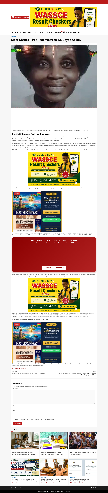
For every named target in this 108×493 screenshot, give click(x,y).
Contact (17, 488)
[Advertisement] (54, 119)
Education (15, 32)
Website (15, 415)
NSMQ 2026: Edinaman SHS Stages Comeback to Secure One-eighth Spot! (54, 440)
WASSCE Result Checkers (54, 32)
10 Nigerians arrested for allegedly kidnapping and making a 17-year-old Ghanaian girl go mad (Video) (77, 373)
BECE (36, 32)
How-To (42, 32)
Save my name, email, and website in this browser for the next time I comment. (35, 419)
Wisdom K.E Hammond (17, 482)
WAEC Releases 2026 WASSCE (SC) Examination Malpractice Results (83, 467)
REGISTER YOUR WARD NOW (54, 268)
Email (15, 410)
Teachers (23, 32)
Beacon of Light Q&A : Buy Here (71, 32)
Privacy (22, 488)
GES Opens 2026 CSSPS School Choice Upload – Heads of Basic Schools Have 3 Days (25, 467)
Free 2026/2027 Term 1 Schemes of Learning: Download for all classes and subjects (54, 467)
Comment (16, 388)
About (12, 488)
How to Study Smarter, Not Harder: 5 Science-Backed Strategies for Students (25, 440)
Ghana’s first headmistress (20, 368)
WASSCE (30, 32)
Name (15, 406)
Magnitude (60, 491)
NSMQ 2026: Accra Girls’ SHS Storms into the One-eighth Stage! (83, 440)
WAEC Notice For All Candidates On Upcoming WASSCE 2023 (32, 319)
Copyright (27, 488)
